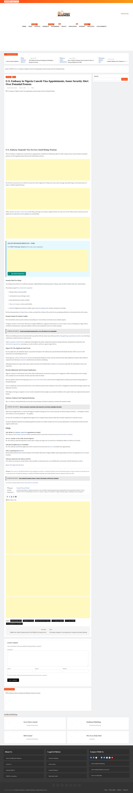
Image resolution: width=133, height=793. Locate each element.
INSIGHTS (82, 26)
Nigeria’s (8, 185)
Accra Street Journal (30, 722)
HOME (24, 26)
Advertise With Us (10, 770)
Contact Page (35, 482)
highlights (20, 421)
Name (9, 668)
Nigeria (23, 312)
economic (27, 392)
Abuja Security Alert (16, 620)
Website (65, 668)
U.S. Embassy (11, 401)
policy (7, 375)
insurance (23, 360)
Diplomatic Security (28, 620)
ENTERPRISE (55, 25)
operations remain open (20, 212)
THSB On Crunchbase (11, 776)
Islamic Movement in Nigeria (43, 620)
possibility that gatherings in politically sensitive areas (69, 336)
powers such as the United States (38, 379)
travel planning (60, 364)
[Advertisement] (66, 40)
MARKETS (46, 26)
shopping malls (44, 308)
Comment (10, 649)
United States (64, 434)
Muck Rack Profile (53, 776)
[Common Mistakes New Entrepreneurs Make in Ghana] (64, 60)
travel (13, 304)
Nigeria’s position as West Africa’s (15, 342)
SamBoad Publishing (93, 722)
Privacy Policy (27, 482)
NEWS (30, 26)
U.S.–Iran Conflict (70, 620)
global (22, 319)
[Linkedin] (11, 497)
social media (16, 413)
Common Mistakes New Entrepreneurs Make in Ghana (82, 61)
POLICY (64, 26)
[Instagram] (13, 497)
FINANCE (37, 26)
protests (20, 450)
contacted (79, 351)
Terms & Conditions (53, 758)
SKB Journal (27, 736)
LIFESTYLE (90, 26)
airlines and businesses (21, 357)
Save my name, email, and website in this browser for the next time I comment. (28, 675)
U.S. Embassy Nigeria (57, 620)
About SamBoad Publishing (98, 763)
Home (6, 69)
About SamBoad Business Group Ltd (100, 769)
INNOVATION (73, 25)
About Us (119, 790)
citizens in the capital (25, 288)
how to (51, 446)
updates (80, 461)
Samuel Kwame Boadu (12, 87)
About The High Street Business (13, 758)
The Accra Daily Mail (93, 736)
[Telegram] (16, 497)
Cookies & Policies (53, 770)
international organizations (13, 344)
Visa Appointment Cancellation (14, 623)
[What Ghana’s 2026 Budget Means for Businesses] (101, 60)
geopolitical (56, 373)
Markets (8, 385)
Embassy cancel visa (21, 432)
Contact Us (8, 764)
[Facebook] (7, 497)
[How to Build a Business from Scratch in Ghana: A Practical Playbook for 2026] (25, 60)
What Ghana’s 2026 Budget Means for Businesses (119, 61)
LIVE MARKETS (101, 26)
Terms (106, 790)
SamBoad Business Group (41, 790)
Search (96, 76)
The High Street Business (17, 465)
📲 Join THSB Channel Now (16, 273)
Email (37, 668)
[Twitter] (9, 497)
